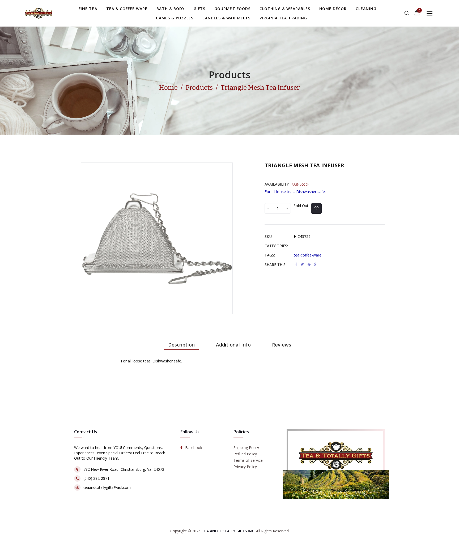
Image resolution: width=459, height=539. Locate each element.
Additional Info (233, 344)
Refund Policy (245, 453)
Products (229, 74)
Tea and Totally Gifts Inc (228, 530)
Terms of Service (248, 460)
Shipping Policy (246, 447)
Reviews (281, 344)
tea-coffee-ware (307, 255)
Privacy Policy (245, 466)
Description (181, 344)
